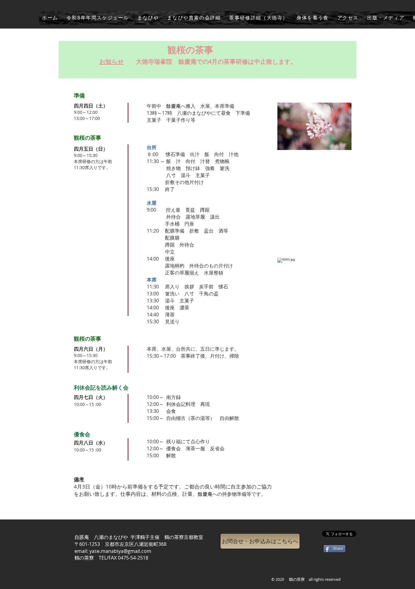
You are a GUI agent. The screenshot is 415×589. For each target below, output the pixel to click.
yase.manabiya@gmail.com (120, 551)
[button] (260, 541)
